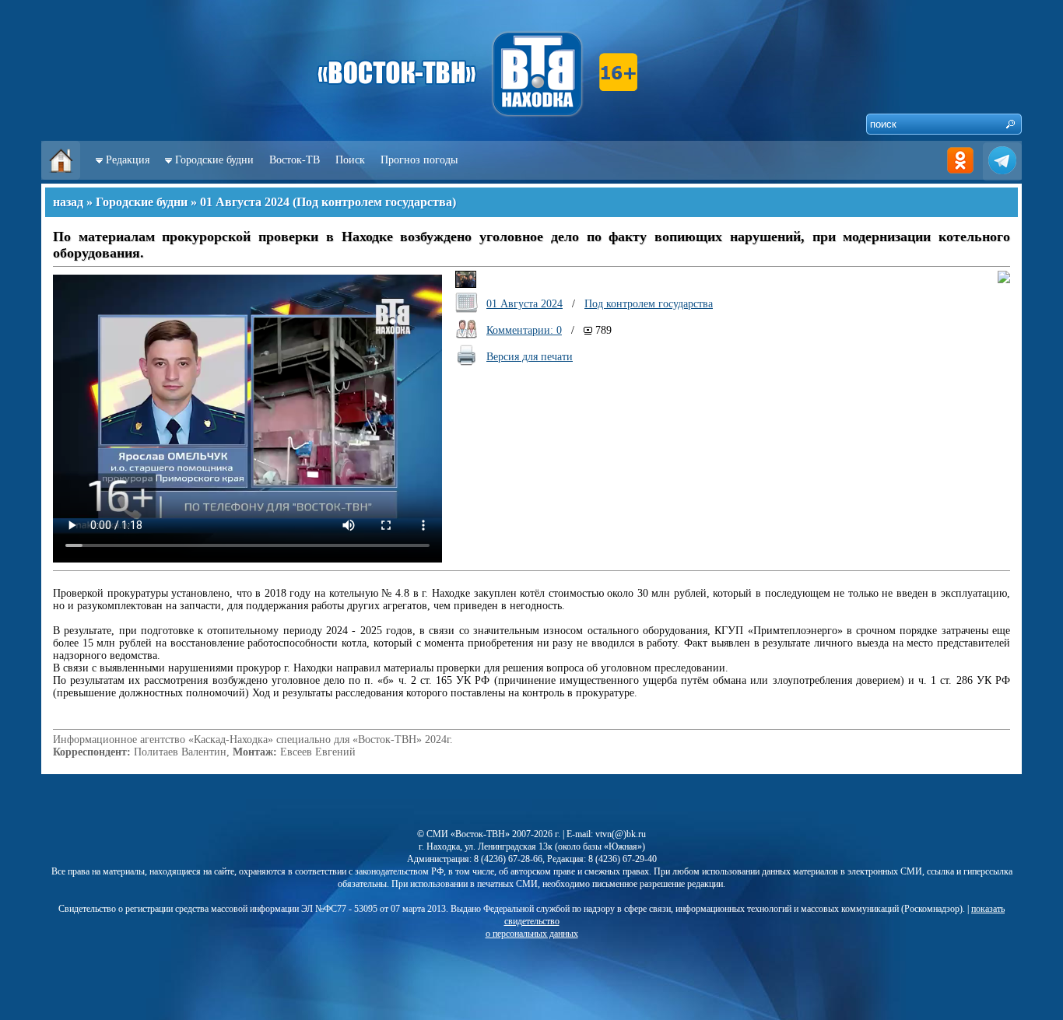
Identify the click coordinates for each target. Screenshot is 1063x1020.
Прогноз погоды (419, 160)
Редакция (127, 160)
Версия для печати (529, 357)
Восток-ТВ (294, 160)
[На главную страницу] (60, 176)
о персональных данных (532, 933)
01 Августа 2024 (244, 202)
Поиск (350, 160)
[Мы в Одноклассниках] (960, 176)
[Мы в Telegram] (1002, 176)
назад (68, 202)
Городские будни (214, 160)
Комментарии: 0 (524, 330)
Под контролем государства (374, 202)
